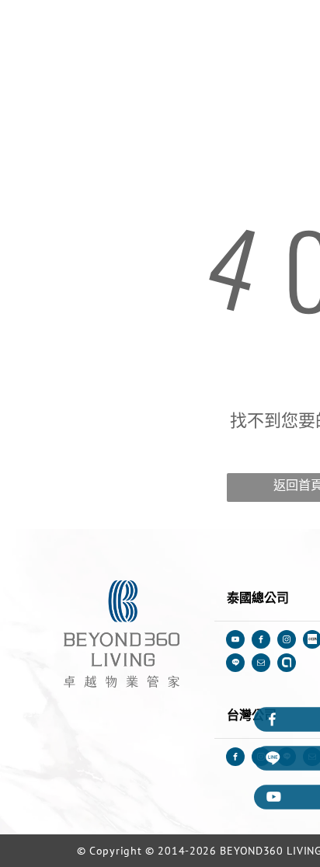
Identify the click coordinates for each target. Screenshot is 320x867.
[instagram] (286, 641)
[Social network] (235, 664)
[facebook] (261, 641)
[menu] (296, 26)
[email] (261, 664)
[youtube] (235, 641)
